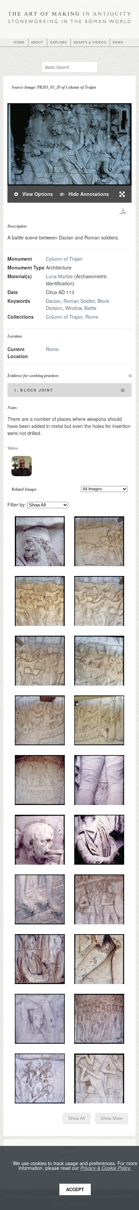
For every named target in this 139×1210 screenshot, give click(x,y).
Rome (52, 349)
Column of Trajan (64, 258)
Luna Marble (59, 276)
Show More (111, 1118)
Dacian (53, 300)
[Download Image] (122, 210)
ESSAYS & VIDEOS (90, 42)
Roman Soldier (79, 300)
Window (73, 308)
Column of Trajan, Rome (72, 316)
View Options (35, 194)
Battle (90, 308)
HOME (19, 42)
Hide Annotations (86, 194)
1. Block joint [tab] (33, 390)
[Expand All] (130, 375)
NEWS (118, 42)
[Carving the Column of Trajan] (21, 466)
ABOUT (37, 42)
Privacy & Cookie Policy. (105, 1167)
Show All (76, 1118)
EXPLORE (58, 42)
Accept (75, 1189)
